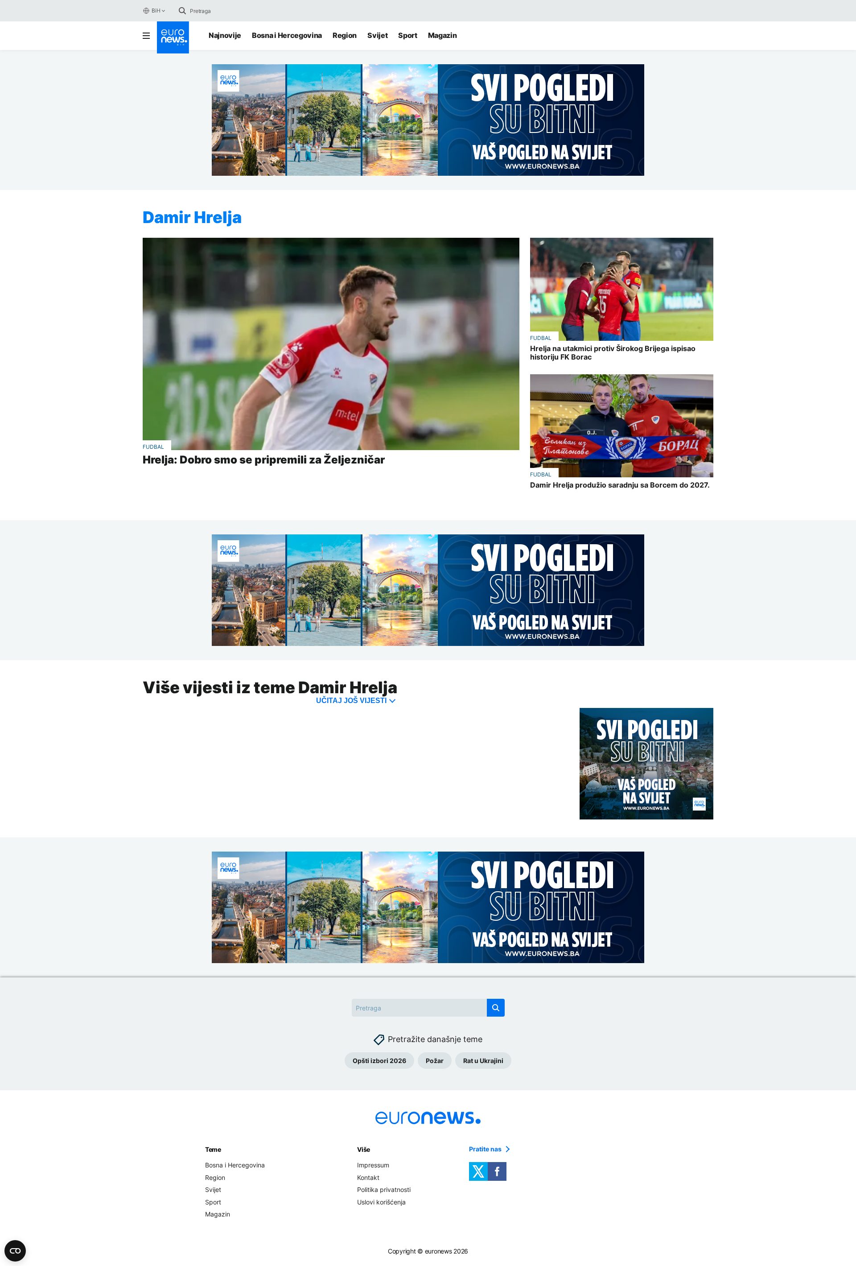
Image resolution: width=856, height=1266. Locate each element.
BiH (156, 10)
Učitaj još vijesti (351, 700)
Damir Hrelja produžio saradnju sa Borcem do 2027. (620, 485)
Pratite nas (485, 1149)
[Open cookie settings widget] (15, 1251)
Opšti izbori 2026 (379, 1060)
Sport (407, 35)
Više (363, 1149)
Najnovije (225, 35)
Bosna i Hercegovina (287, 35)
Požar (435, 1060)
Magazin (442, 35)
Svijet (377, 35)
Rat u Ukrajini (483, 1060)
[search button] (182, 11)
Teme (213, 1149)
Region (345, 35)
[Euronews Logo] (173, 37)
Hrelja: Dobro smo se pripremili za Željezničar (264, 460)
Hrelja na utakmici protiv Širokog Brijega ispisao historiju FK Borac (613, 352)
